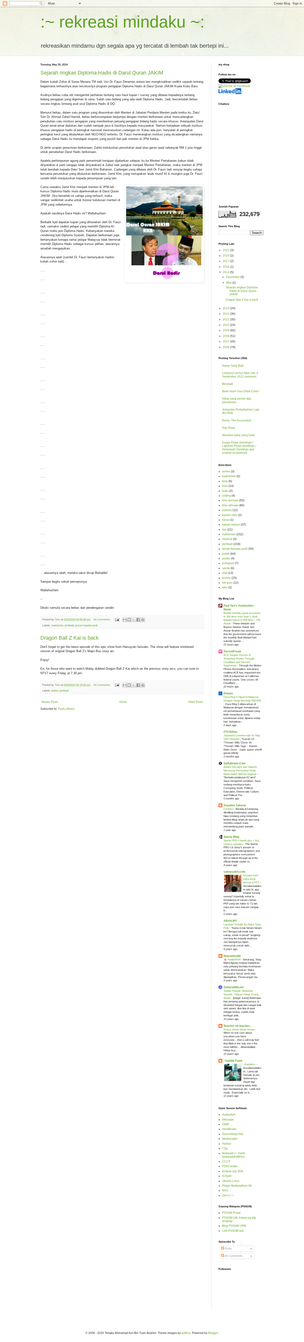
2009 (226, 330)
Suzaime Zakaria (234, 805)
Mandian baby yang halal (238, 435)
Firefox (226, 1143)
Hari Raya (228, 427)
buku (225, 491)
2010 (226, 325)
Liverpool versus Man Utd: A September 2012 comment (240, 374)
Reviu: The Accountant (236, 420)
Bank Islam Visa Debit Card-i (240, 391)
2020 (226, 255)
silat (224, 573)
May (229, 282)
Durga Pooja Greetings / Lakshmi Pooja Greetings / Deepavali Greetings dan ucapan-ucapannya (239, 447)
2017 (226, 261)
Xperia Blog (231, 837)
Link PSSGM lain (233, 1230)
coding (226, 495)
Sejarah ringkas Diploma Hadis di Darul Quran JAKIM (101, 73)
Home (123, 702)
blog (225, 481)
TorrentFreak (232, 651)
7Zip (225, 1148)
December (233, 277)
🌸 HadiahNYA (232, 959)
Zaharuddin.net (233, 987)
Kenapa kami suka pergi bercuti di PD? (251, 879)
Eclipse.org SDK (232, 1171)
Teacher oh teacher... (237, 1026)
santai (226, 568)
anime (54, 690)
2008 (226, 336)
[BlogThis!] (129, 619)
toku (225, 587)
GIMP (225, 1124)
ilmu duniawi (230, 500)
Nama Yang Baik (233, 365)
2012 (226, 313)
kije (224, 529)
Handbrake (229, 1129)
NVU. (225, 1190)
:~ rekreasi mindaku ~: (122, 22)
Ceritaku (228, 808)
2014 (226, 272)
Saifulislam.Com (234, 763)
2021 (226, 250)
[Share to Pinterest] (142, 619)
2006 (226, 347)
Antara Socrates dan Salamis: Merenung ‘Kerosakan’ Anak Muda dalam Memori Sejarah (240, 770)
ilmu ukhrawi (230, 505)
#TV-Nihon (230, 731)
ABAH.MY (230, 920)
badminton (229, 476)
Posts (228, 1248)
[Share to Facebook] (138, 619)
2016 (226, 266)
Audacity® (228, 1114)
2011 (226, 319)
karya (225, 519)
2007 (226, 341)
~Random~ (249, 1064)
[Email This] (124, 619)
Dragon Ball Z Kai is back (69, 638)
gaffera (185, 1333)
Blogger (213, 1333)
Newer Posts (50, 702)
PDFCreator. (230, 1166)
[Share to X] (133, 619)
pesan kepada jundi (86, 625)
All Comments (233, 1256)
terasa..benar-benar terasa (239, 1029)
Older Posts (195, 702)
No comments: (102, 619)
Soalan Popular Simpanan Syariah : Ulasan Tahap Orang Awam (240, 994)
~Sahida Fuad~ (233, 1060)
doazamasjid (232, 956)
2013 (226, 308)
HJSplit (226, 1176)
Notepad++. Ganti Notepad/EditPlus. (233, 1155)
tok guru (227, 582)
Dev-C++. (228, 1195)
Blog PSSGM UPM (234, 1225)
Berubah (227, 384)
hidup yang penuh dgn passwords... (236, 400)
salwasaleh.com (234, 871)
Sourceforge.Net (232, 1134)
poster (226, 558)
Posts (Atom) (66, 708)
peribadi (69, 625)
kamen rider (230, 515)
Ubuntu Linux (230, 1181)
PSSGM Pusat (231, 1212)
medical (227, 539)
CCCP (226, 1161)
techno (226, 578)
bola (225, 486)
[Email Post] (117, 619)
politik (226, 553)
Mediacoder (230, 1138)
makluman (57, 625)
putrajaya (228, 563)
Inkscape (228, 1119)
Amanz (228, 693)
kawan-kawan (231, 524)
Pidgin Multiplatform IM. (237, 1185)
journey (227, 510)
